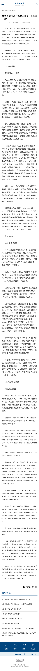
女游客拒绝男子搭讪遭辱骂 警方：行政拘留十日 (18, 628)
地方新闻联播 (11, 10)
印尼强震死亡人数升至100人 (11, 623)
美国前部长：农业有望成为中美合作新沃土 (16, 599)
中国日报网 (4, 10)
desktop (33, 654)
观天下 (33, 649)
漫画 (23, 649)
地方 (15, 649)
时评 (6, 645)
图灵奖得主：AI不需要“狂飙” (11, 609)
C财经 (24, 645)
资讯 (15, 645)
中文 (25, 654)
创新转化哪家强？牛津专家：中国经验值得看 (17, 604)
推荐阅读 (6, 593)
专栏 (6, 649)
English (18, 654)
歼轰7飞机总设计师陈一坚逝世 (12, 619)
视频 (32, 645)
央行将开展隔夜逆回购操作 (11, 614)
